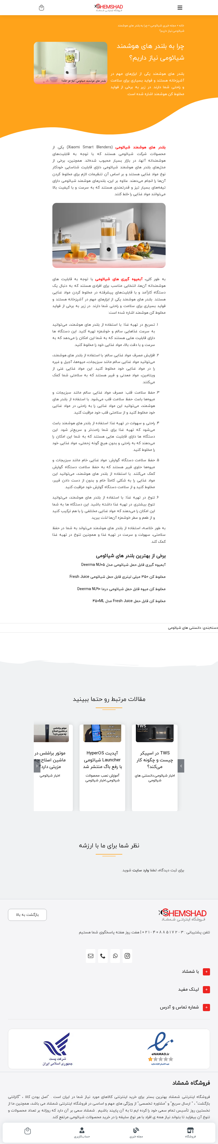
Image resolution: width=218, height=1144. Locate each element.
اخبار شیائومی (164, 775)
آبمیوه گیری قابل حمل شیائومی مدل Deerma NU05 (123, 564)
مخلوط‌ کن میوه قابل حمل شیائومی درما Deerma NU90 (121, 589)
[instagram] (127, 956)
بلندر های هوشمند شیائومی (140, 147)
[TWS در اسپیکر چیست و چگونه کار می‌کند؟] (155, 731)
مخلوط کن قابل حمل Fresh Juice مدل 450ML (129, 601)
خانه (181, 25)
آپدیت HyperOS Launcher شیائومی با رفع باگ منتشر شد (102, 760)
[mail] (90, 956)
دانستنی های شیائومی (184, 628)
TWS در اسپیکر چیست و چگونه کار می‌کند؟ (155, 760)
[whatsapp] (115, 956)
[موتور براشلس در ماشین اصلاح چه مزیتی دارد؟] (50, 731)
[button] (109, 972)
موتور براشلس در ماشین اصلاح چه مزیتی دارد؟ (50, 760)
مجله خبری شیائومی (163, 25)
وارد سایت (140, 870)
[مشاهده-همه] (109, 3)
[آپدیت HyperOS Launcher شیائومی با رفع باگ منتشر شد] (102, 731)
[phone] (103, 956)
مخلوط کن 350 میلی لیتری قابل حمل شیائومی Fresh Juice (118, 576)
